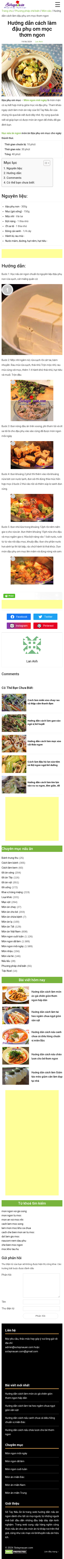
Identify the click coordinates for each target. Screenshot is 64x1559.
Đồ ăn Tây (7, 877)
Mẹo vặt (6, 902)
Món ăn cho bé (10, 911)
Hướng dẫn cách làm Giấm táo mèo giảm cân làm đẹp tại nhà (46, 1076)
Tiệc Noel (7, 970)
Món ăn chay (9, 907)
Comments (14, 177)
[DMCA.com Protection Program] (16, 1553)
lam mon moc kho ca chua (16, 1228)
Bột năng (10, 221)
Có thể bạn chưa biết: (21, 182)
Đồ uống (6, 887)
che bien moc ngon (12, 1245)
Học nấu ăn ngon (11, 133)
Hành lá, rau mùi (14, 236)
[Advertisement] (33, 253)
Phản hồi (6, 1274)
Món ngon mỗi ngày (13, 946)
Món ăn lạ (7, 921)
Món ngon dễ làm (11, 941)
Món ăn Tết (8, 926)
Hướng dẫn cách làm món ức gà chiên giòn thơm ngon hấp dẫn (46, 996)
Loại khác (7, 897)
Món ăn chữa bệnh (12, 916)
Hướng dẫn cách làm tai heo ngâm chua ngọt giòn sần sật (46, 1016)
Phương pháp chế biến (27, 10)
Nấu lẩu (6, 961)
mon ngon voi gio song (14, 1211)
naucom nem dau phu (14, 1240)
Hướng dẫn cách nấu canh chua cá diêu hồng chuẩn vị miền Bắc (46, 1036)
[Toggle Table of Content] (45, 163)
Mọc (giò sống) (13, 211)
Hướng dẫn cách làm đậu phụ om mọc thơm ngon (32, 29)
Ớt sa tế (9, 226)
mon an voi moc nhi (12, 1219)
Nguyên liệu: (15, 168)
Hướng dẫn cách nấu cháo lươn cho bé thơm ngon (46, 1056)
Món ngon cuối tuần (13, 936)
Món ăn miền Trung (16, 1492)
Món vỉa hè (8, 956)
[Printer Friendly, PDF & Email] (9, 597)
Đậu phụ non (12, 206)
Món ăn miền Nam (15, 1485)
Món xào (46, 10)
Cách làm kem (10, 867)
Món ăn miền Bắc (14, 1477)
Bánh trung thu (10, 857)
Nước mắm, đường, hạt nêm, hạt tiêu (25, 241)
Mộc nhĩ (9, 216)
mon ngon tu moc (11, 1215)
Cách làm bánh (10, 862)
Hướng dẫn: (14, 173)
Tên (4, 1301)
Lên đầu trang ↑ (51, 1552)
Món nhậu (7, 951)
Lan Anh (39, 42)
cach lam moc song (12, 1223)
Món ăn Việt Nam (11, 931)
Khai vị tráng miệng (12, 892)
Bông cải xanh (13, 231)
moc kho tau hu (10, 1249)
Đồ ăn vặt (7, 882)
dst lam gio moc (10, 1236)
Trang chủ (7, 10)
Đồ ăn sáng (8, 872)
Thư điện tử (8, 1308)
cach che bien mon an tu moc (18, 1232)
